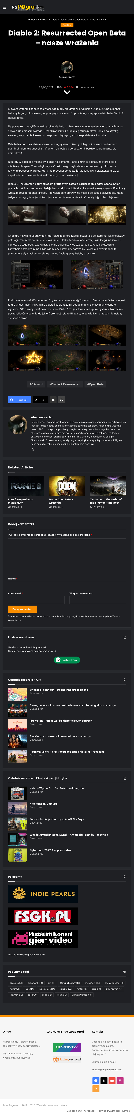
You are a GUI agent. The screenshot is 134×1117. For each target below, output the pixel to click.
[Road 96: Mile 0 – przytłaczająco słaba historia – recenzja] (17, 756)
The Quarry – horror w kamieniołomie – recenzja (60, 736)
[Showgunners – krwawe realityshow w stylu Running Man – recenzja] (17, 710)
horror (15, 989)
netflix (82, 989)
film (51, 983)
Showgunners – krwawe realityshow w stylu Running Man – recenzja (73, 705)
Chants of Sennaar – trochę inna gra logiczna (59, 690)
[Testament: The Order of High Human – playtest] (108, 486)
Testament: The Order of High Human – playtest (106, 501)
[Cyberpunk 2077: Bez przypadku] (17, 855)
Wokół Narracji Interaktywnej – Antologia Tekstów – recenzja (69, 834)
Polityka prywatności (109, 1110)
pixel (96, 989)
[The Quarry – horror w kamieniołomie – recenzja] (17, 741)
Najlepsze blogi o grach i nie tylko (26, 954)
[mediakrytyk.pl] (67, 1050)
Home (34, 19)
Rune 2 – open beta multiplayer (20, 501)
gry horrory (92, 983)
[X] (33, 450)
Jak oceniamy (74, 1110)
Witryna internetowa (80, 593)
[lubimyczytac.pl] (67, 1062)
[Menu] (4, 8)
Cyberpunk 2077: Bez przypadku (50, 850)
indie (29, 989)
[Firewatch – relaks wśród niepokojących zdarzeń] (17, 725)
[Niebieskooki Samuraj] (17, 808)
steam (62, 994)
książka (66, 989)
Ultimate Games (82, 994)
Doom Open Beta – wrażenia (61, 501)
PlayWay (16, 994)
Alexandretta (67, 77)
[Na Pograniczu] (27, 7)
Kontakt (126, 1110)
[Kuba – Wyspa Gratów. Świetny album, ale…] (17, 793)
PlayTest (44, 19)
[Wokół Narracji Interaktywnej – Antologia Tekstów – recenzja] (17, 839)
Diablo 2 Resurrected (65, 384)
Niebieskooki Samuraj (44, 804)
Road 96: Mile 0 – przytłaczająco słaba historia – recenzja (67, 751)
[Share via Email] (53, 399)
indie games (47, 989)
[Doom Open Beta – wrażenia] (67, 486)
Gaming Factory (70, 983)
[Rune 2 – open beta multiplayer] (26, 486)
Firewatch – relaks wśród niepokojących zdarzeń (61, 721)
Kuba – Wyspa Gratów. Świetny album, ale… (57, 788)
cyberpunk (35, 983)
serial (47, 994)
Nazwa (12, 578)
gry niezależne (114, 983)
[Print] (61, 399)
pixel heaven (114, 989)
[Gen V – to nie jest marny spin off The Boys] (17, 824)
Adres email (15, 593)
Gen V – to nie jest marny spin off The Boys (57, 819)
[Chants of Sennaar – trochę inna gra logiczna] (17, 694)
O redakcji (89, 1110)
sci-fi (32, 994)
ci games (16, 983)
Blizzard (37, 384)
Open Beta (96, 384)
